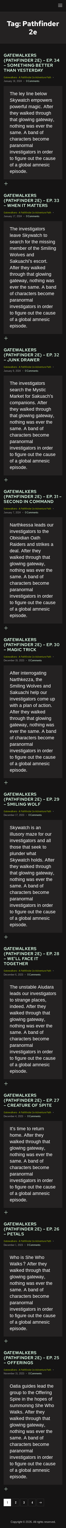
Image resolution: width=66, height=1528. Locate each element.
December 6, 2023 (13, 974)
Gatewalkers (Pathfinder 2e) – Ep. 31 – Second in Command (33, 496)
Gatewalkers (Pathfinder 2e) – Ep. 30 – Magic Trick (32, 644)
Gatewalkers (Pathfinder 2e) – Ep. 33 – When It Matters (31, 200)
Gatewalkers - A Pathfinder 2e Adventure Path (27, 77)
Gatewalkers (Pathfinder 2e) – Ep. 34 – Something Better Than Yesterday (31, 63)
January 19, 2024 (13, 81)
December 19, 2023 (14, 660)
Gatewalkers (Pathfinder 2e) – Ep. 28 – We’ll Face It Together (31, 956)
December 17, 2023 (14, 815)
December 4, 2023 (13, 1116)
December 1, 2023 (13, 1245)
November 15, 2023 (14, 1373)
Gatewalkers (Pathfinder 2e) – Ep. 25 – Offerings (31, 1357)
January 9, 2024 (12, 371)
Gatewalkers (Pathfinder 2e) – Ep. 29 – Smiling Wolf (31, 799)
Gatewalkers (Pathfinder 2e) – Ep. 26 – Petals (31, 1229)
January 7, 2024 (12, 512)
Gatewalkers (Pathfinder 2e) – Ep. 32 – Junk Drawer (31, 355)
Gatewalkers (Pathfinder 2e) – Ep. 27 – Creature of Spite (31, 1100)
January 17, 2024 (13, 216)
